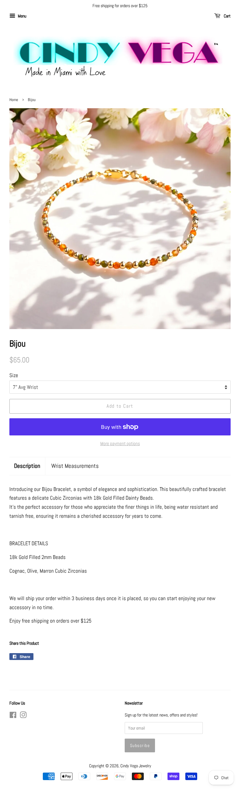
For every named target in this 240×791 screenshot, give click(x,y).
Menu (21, 16)
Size (13, 375)
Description (27, 466)
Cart (227, 16)
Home (13, 99)
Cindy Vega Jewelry (135, 766)
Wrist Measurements (75, 466)
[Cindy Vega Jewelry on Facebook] (13, 716)
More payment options (120, 443)
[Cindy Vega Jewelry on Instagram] (23, 716)
